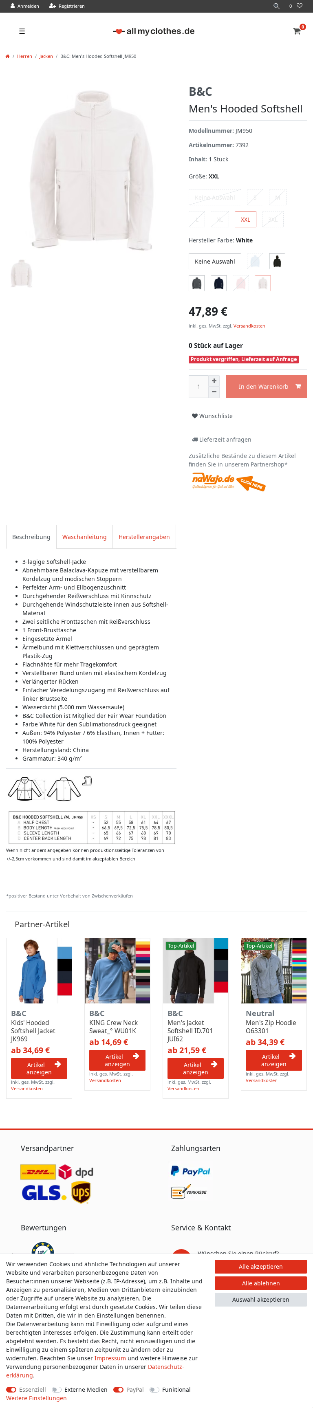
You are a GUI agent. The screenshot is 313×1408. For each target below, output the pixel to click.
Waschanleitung (84, 537)
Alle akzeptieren (261, 1266)
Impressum (110, 1358)
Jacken (46, 56)
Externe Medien (86, 1389)
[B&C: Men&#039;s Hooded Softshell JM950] (91, 809)
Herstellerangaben (144, 537)
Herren (24, 56)
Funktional (176, 1389)
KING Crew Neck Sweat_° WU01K (113, 1027)
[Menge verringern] (214, 392)
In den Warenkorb (264, 386)
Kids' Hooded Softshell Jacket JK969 (33, 1031)
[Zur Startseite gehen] (8, 56)
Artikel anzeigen (39, 1068)
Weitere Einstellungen (36, 1398)
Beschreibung (31, 537)
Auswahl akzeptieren (260, 1299)
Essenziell (32, 1389)
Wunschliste (215, 416)
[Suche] (277, 6)
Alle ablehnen (261, 1283)
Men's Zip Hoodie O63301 (271, 1027)
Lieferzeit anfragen (224, 439)
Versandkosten (248, 326)
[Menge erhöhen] (214, 381)
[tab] (31, 537)
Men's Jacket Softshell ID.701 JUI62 (190, 1031)
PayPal (135, 1389)
